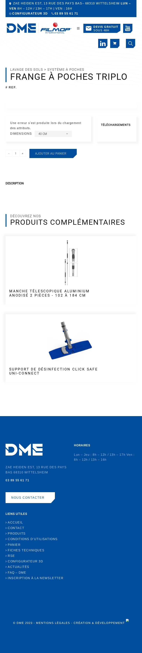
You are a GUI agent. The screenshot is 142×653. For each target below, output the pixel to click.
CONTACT (16, 528)
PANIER (14, 544)
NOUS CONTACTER (28, 497)
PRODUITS (17, 533)
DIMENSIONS (21, 133)
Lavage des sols (26, 69)
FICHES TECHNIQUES (26, 550)
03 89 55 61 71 (66, 13)
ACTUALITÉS (18, 566)
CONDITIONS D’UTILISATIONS (33, 539)
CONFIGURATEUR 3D (30, 13)
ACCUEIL (15, 522)
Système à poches (65, 69)
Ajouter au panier (50, 153)
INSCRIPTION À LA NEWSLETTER (35, 578)
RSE (11, 555)
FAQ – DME (17, 572)
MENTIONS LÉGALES (53, 622)
